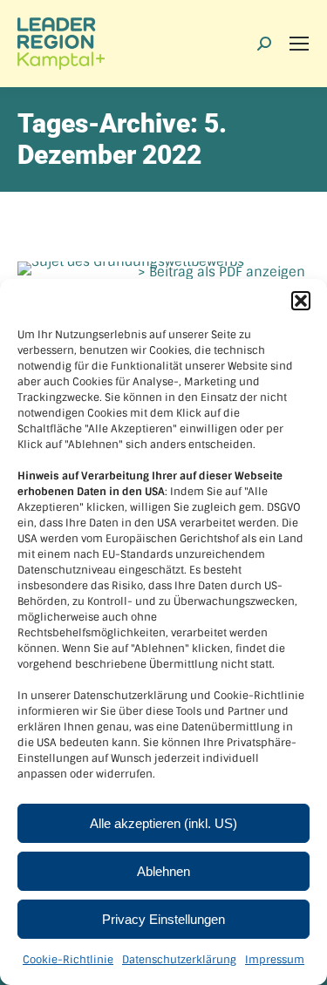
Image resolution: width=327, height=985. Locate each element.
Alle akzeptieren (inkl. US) (163, 823)
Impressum (274, 960)
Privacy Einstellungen (163, 919)
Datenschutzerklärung (179, 960)
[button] (301, 300)
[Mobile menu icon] (299, 43)
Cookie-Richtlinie (68, 960)
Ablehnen (163, 871)
